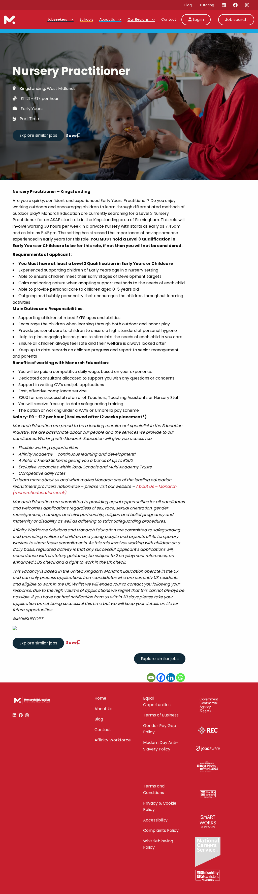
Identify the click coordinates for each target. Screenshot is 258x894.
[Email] (151, 677)
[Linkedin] (170, 677)
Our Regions (138, 19)
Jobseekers (57, 19)
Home (100, 698)
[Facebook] (160, 677)
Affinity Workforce (112, 740)
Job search (236, 19)
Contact (168, 19)
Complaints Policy (161, 830)
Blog (188, 5)
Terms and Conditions (154, 789)
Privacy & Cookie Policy (159, 806)
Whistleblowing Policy (158, 844)
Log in (198, 19)
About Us (107, 19)
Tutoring (206, 5)
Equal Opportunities (157, 701)
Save (71, 136)
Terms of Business (161, 715)
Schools (86, 19)
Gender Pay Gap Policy (159, 729)
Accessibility (155, 820)
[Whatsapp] (180, 677)
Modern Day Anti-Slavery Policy (160, 746)
